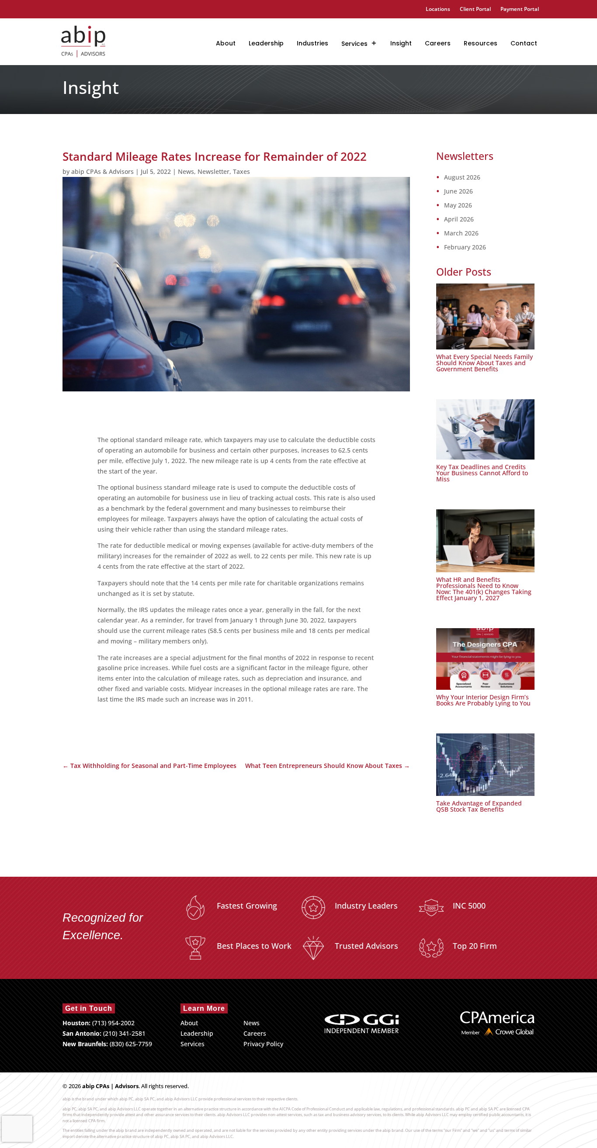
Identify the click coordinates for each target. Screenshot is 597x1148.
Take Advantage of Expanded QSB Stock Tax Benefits (479, 806)
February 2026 (465, 247)
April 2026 (459, 219)
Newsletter (213, 171)
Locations (438, 9)
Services (354, 43)
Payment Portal (519, 9)
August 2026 (462, 177)
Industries (312, 43)
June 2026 (458, 191)
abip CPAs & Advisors (102, 171)
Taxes (241, 171)
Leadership (266, 43)
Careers (438, 43)
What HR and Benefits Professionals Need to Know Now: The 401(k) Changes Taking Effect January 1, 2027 (483, 588)
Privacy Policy (263, 1044)
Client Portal (475, 9)
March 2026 (461, 233)
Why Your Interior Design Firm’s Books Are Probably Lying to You (483, 700)
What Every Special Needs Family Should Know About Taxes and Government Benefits (484, 363)
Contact (523, 43)
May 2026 (458, 205)
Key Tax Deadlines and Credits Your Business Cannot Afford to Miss (482, 473)
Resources (480, 43)
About (226, 43)
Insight (401, 43)
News (186, 171)
